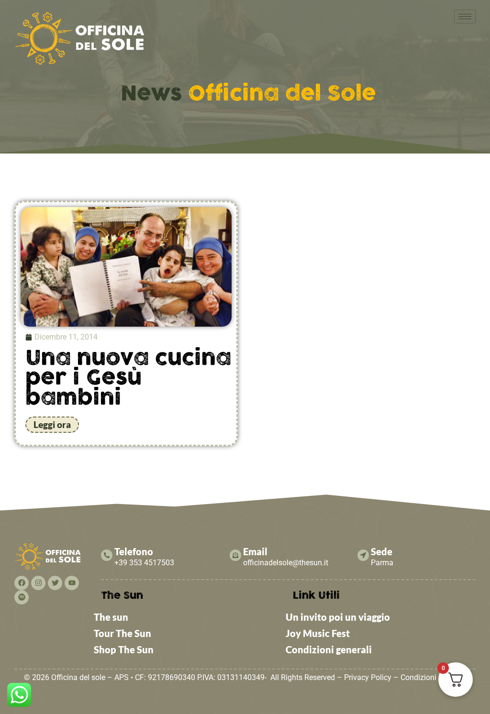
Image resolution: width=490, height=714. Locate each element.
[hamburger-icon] (465, 16)
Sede (381, 551)
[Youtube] (72, 583)
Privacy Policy (367, 677)
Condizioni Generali (433, 677)
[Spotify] (21, 597)
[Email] (235, 555)
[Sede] (363, 555)
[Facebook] (21, 583)
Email (255, 551)
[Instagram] (38, 583)
